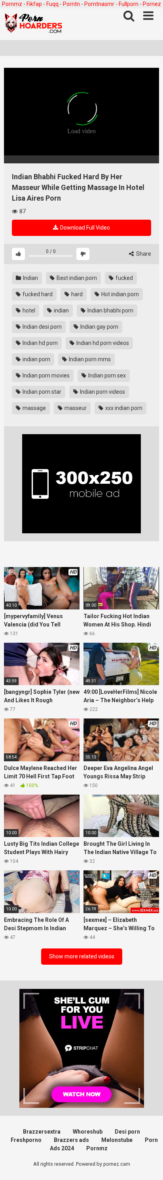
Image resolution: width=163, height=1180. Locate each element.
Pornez (152, 4)
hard (76, 294)
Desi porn (127, 1131)
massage (33, 408)
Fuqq (52, 4)
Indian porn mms (89, 359)
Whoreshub (87, 1131)
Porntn (71, 4)
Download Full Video (84, 227)
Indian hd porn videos (102, 343)
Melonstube (117, 1140)
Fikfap (34, 4)
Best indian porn (76, 278)
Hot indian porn (119, 294)
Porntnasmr (99, 4)
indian (61, 310)
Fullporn (128, 4)
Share (143, 254)
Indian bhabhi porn (109, 310)
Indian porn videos (102, 392)
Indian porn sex (106, 375)
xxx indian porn (123, 408)
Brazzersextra (42, 1131)
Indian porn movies (45, 375)
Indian (30, 278)
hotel (28, 310)
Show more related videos (81, 956)
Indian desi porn (41, 327)
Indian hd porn (39, 343)
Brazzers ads (71, 1140)
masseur (75, 408)
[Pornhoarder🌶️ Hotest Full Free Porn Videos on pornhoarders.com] (33, 24)
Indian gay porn (98, 327)
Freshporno (26, 1140)
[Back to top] (148, 1164)
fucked (123, 278)
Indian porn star (41, 392)
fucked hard (37, 294)
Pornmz (12, 4)
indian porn (35, 359)
